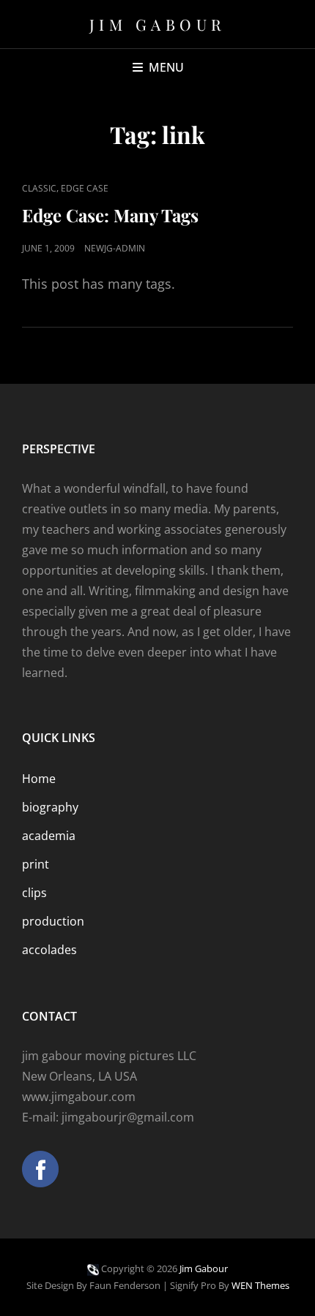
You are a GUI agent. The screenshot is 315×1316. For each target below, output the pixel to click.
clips (34, 893)
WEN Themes (260, 1285)
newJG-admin (114, 248)
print (35, 864)
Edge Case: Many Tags (110, 215)
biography (50, 807)
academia (48, 836)
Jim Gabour (157, 24)
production (53, 921)
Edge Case (84, 188)
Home (39, 779)
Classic (39, 188)
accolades (49, 950)
